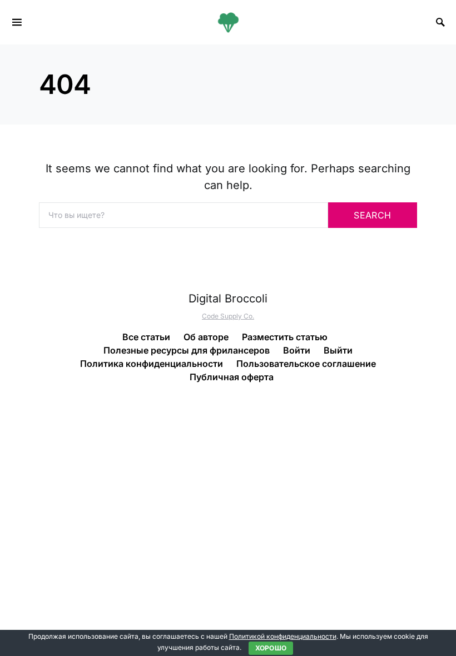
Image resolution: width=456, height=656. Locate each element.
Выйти (338, 350)
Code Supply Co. (228, 316)
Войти (296, 350)
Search (372, 215)
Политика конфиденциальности (151, 363)
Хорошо (271, 648)
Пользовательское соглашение (306, 363)
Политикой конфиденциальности (282, 636)
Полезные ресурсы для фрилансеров (186, 350)
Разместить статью (285, 336)
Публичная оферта (232, 376)
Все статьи (146, 336)
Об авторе (206, 336)
